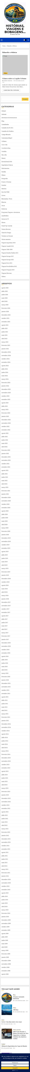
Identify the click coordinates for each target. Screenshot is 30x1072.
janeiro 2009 (5, 957)
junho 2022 (5, 440)
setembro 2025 (6, 322)
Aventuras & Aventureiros (9, 117)
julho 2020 (5, 514)
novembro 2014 (6, 727)
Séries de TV (5, 219)
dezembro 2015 (6, 683)
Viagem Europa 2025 (8, 259)
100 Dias (15, 1010)
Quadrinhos (5, 216)
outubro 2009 (5, 927)
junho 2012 (5, 818)
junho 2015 (5, 704)
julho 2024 (5, 369)
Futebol (4, 185)
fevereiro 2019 (6, 572)
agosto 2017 (5, 616)
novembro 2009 (6, 923)
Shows (3, 222)
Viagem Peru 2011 (7, 263)
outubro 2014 (5, 731)
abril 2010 (4, 906)
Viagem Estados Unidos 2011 (10, 253)
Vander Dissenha (8, 81)
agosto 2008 (5, 974)
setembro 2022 (6, 430)
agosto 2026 (5, 288)
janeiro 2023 (5, 416)
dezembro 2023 (6, 389)
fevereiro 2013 (6, 791)
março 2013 (5, 788)
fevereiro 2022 (6, 450)
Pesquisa (25, 99)
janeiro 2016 (5, 680)
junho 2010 (5, 900)
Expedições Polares (7, 165)
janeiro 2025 (5, 349)
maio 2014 (5, 744)
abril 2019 (4, 565)
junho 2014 (5, 741)
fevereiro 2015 (6, 717)
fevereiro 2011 (6, 873)
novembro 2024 (6, 355)
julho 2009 (5, 937)
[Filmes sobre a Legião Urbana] (15, 65)
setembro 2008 (6, 971)
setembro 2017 (6, 612)
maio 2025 (5, 335)
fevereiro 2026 (6, 308)
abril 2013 (4, 785)
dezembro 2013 (6, 758)
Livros (3, 195)
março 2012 (5, 829)
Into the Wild (5, 192)
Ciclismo (4, 141)
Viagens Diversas (7, 273)
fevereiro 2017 (6, 636)
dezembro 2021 (6, 457)
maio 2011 (5, 862)
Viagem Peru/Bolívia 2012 (9, 266)
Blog (3, 121)
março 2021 (5, 487)
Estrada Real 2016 (7, 161)
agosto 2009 (5, 933)
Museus (4, 202)
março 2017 (5, 633)
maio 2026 (5, 298)
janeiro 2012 (5, 835)
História (4, 189)
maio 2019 (5, 562)
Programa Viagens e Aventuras (11, 212)
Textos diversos (6, 229)
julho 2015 (5, 700)
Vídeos (3, 276)
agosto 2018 (5, 585)
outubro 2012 (5, 805)
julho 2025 (5, 328)
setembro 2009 (6, 930)
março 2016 (5, 673)
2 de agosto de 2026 (19, 1012)
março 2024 (5, 379)
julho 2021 (5, 474)
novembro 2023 (6, 392)
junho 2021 (5, 477)
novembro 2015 (6, 687)
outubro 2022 (5, 426)
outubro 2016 (5, 649)
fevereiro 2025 (6, 345)
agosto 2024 (5, 365)
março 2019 (5, 568)
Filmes (5, 73)
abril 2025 (4, 338)
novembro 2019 (6, 541)
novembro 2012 (6, 802)
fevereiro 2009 (6, 954)
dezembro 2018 (6, 578)
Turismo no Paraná (7, 236)
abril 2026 (4, 301)
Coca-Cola (4, 145)
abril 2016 (4, 670)
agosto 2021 (5, 470)
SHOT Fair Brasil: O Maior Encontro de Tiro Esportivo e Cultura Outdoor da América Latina (20, 1035)
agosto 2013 (5, 771)
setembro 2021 (6, 467)
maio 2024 (5, 376)
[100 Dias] (7, 1009)
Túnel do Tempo (6, 232)
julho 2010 (5, 896)
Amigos (4, 111)
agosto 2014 (5, 734)
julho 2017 (5, 619)
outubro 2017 (5, 609)
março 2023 (5, 409)
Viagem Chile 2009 (7, 249)
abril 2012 (4, 825)
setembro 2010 (6, 889)
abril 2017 (4, 629)
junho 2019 (5, 558)
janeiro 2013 (5, 795)
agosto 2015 (5, 697)
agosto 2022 (5, 433)
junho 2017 (5, 622)
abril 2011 (4, 866)
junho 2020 (5, 518)
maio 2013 (5, 781)
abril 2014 (4, 747)
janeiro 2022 (5, 453)
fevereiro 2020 (6, 531)
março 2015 (5, 714)
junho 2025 (5, 332)
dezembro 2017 (6, 602)
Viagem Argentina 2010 (8, 243)
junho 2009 (5, 940)
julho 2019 (5, 555)
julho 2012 (5, 815)
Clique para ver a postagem (11, 90)
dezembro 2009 (6, 920)
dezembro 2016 (6, 643)
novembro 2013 (6, 761)
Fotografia (5, 178)
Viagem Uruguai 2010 (8, 270)
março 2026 (5, 305)
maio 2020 (5, 521)
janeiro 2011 (5, 876)
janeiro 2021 (5, 494)
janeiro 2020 (5, 534)
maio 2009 (5, 944)
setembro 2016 (6, 653)
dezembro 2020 (6, 497)
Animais (4, 114)
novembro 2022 (6, 423)
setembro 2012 (6, 808)
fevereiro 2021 (6, 491)
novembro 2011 (6, 842)
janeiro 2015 (5, 720)
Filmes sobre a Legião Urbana (14, 78)
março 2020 (5, 528)
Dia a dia (4, 155)
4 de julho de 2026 (7, 1048)
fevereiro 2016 (6, 676)
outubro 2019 (5, 545)
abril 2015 (4, 710)
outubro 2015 (5, 690)
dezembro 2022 (6, 420)
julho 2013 (5, 775)
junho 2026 (5, 294)
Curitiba (4, 151)
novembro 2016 (6, 646)
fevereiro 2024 (6, 382)
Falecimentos (5, 168)
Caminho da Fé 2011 (7, 128)
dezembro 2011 (6, 839)
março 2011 (5, 869)
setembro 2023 (6, 399)
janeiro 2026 (5, 311)
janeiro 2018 (5, 599)
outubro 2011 (5, 845)
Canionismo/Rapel (7, 138)
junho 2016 (5, 663)
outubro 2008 (5, 967)
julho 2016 (5, 660)
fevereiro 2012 (6, 832)
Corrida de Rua (6, 148)
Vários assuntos (6, 239)
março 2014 (5, 751)
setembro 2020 (6, 507)
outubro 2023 (5, 396)
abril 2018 (4, 592)
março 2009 (5, 950)
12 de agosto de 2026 (19, 1000)
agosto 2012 (5, 812)
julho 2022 (5, 436)
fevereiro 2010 (6, 913)
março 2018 (5, 595)
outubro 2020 (5, 504)
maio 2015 (5, 707)
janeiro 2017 (5, 639)
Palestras (4, 209)
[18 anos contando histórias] (7, 997)
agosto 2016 (5, 656)
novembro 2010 (6, 883)
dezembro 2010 (6, 879)
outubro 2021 (5, 464)
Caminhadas (5, 124)
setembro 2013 (6, 768)
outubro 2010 (5, 886)
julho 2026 (5, 291)
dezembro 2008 (6, 960)
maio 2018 (5, 589)
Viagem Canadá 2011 (8, 246)
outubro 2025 (5, 318)
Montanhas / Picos (7, 199)
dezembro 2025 (6, 315)
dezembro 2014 (6, 724)
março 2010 (5, 910)
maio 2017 (5, 626)
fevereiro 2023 (6, 413)
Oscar (3, 205)
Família (4, 172)
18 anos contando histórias (18, 997)
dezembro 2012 (6, 798)
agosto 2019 (5, 551)
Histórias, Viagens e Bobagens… (15, 29)
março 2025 (5, 342)
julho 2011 (5, 856)
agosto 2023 (5, 403)
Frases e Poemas (6, 182)
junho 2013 (5, 778)
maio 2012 (5, 822)
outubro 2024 (5, 359)
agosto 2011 (5, 852)
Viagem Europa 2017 (8, 256)
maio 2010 (5, 903)
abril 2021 (4, 484)
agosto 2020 (5, 511)
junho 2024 (5, 372)
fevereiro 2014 (6, 754)
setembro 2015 (6, 693)
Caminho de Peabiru (8, 131)
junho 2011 (5, 859)
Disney (3, 158)
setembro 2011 (6, 849)
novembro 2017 (6, 605)
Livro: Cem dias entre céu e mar (12, 1022)
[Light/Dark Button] (25, 40)
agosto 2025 (5, 325)
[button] (2, 40)
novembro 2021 (6, 460)
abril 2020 (4, 524)
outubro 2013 (5, 764)
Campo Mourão (6, 134)
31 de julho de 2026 (8, 1024)
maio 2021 (5, 480)
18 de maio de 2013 (19, 81)
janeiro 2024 (5, 386)
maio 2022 (5, 443)
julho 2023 (5, 406)
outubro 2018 (5, 582)
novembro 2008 (6, 964)
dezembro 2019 (6, 538)
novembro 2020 (6, 501)
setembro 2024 (6, 362)
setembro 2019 (6, 548)
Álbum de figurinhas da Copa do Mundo (14, 1046)
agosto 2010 (5, 893)
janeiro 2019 (5, 575)
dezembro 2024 (6, 352)
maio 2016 (5, 666)
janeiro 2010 (5, 916)
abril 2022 (4, 447)
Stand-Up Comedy (7, 226)
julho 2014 (5, 737)
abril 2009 (4, 947)
